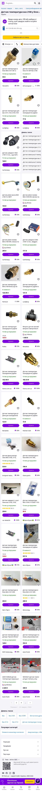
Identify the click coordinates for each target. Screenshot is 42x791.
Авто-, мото (19, 8)
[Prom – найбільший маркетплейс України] (3, 3)
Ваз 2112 (15, 722)
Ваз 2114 (5, 722)
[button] (10, 80)
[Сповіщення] (39, 3)
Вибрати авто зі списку (21, 37)
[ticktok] (14, 773)
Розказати (29, 781)
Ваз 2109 (12, 716)
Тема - (9, 760)
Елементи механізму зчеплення (13, 732)
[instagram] (10, 773)
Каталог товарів (6, 8)
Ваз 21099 (22, 716)
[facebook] (6, 773)
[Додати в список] (18, 63)
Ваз (3, 716)
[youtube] (3, 773)
